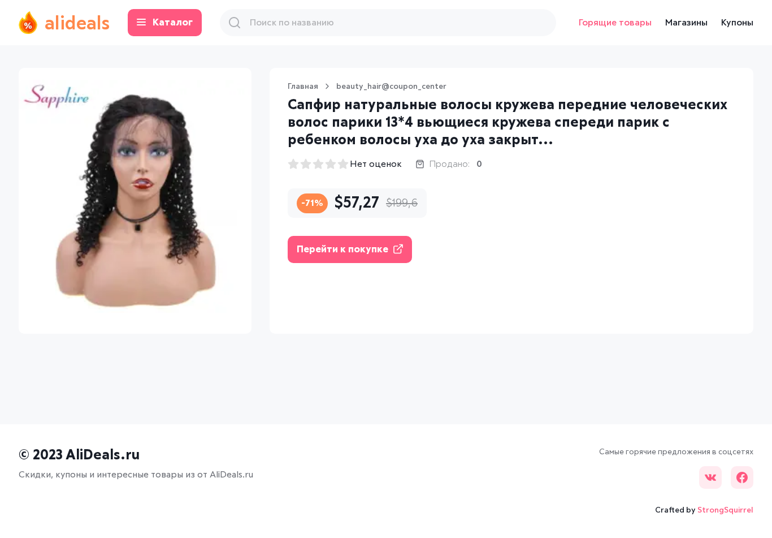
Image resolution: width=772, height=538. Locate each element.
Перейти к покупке (342, 250)
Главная (303, 87)
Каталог (173, 23)
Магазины (686, 22)
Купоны (737, 22)
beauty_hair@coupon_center (391, 87)
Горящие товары (615, 22)
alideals (77, 24)
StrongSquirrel (725, 510)
